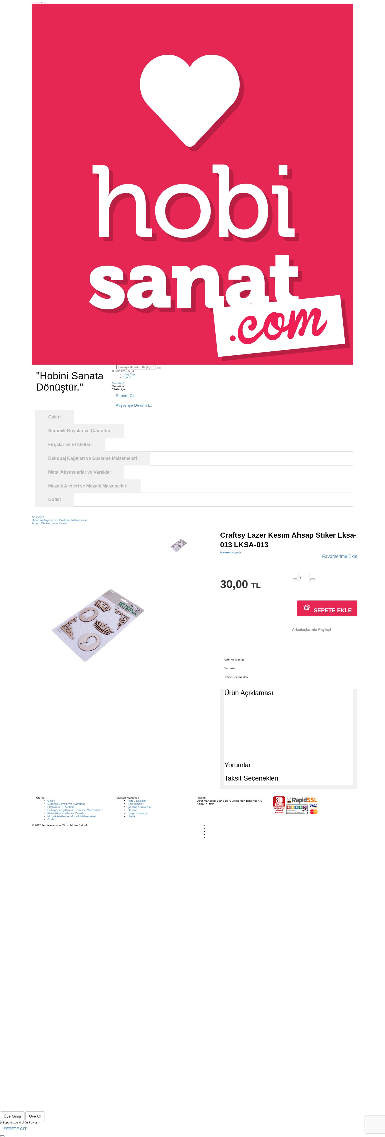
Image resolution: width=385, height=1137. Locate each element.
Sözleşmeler (135, 803)
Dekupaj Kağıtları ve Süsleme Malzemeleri (74, 810)
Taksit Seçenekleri (236, 677)
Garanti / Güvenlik (139, 806)
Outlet (51, 819)
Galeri (51, 800)
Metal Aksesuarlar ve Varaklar (66, 813)
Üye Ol (127, 377)
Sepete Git (125, 395)
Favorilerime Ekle (339, 556)
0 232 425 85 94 (123, 371)
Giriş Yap (129, 374)
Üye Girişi (12, 1116)
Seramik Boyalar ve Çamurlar (66, 803)
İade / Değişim (137, 800)
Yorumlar (230, 668)
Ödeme (132, 810)
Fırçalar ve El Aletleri (60, 806)
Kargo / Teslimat (138, 813)
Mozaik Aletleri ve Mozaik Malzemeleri (71, 816)
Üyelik (131, 816)
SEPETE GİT (15, 1129)
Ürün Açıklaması (234, 659)
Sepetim (118, 383)
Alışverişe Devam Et (134, 405)
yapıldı (230, 552)
